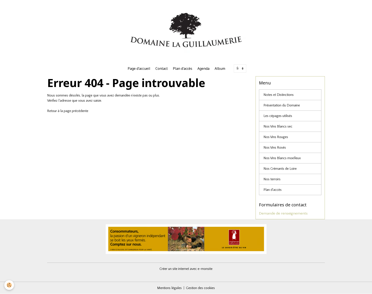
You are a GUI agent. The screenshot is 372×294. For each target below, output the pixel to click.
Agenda (203, 68)
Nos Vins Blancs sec (278, 126)
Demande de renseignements (283, 213)
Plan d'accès (182, 68)
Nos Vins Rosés (275, 147)
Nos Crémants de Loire (280, 169)
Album (220, 68)
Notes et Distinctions (279, 95)
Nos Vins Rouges (276, 137)
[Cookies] (9, 285)
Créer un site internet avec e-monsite (186, 269)
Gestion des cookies (200, 288)
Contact (161, 68)
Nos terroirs (272, 179)
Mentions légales (169, 288)
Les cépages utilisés (278, 116)
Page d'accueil (139, 68)
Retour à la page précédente (67, 111)
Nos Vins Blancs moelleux (282, 158)
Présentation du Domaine (282, 105)
